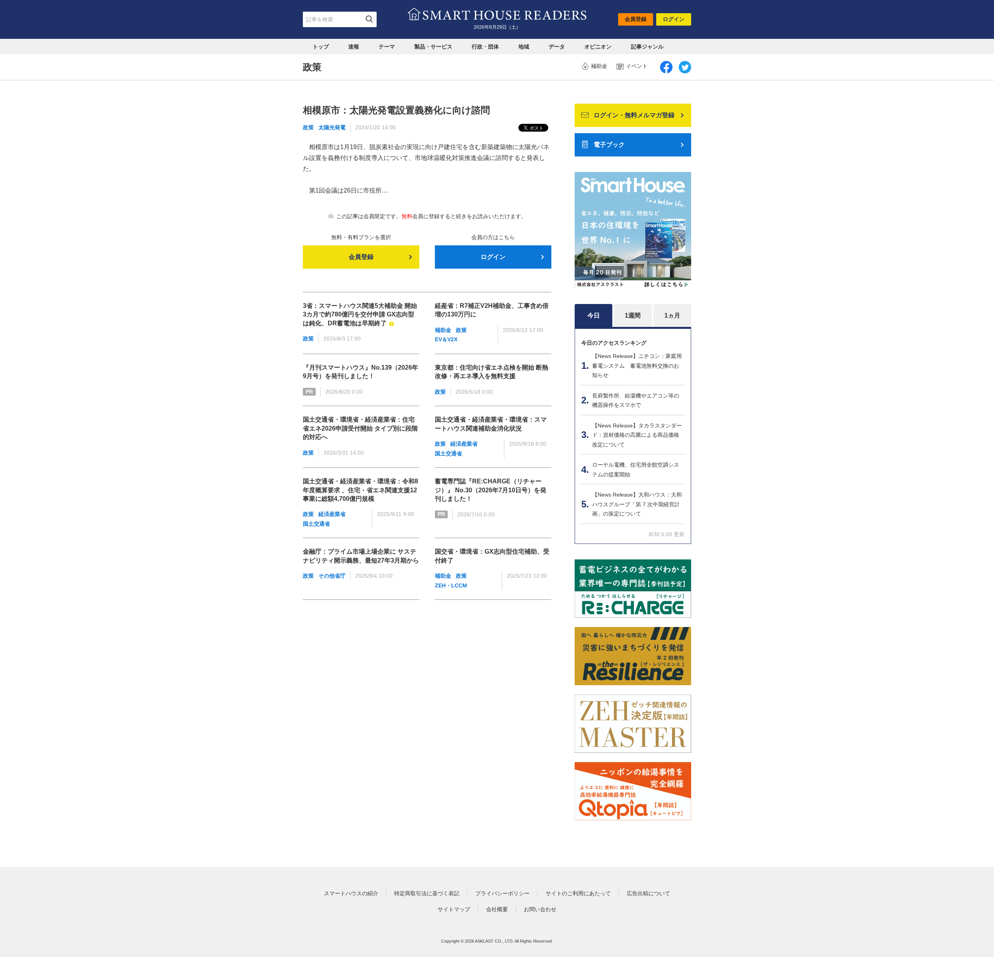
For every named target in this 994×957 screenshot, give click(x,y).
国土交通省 (448, 453)
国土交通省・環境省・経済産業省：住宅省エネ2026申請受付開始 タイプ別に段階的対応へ (360, 428)
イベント (637, 66)
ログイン (674, 19)
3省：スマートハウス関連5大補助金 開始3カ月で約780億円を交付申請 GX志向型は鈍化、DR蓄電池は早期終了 (360, 314)
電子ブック (609, 144)
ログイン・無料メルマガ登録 (634, 115)
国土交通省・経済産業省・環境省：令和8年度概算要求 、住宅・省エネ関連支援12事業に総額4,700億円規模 (360, 490)
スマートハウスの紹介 (351, 893)
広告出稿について (648, 893)
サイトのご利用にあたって (578, 893)
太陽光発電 (332, 127)
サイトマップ (454, 909)
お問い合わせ (540, 909)
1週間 (633, 315)
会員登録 (635, 19)
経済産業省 (464, 444)
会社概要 (497, 909)
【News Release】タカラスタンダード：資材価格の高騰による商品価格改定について (637, 435)
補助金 (599, 66)
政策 (308, 127)
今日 (593, 315)
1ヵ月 (672, 315)
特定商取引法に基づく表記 (426, 893)
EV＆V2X (446, 339)
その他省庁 (332, 576)
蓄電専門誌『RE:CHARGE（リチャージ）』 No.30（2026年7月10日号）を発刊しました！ (490, 490)
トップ (321, 46)
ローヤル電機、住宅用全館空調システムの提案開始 (635, 470)
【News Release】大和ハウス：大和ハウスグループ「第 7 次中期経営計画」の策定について (637, 504)
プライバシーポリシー (502, 893)
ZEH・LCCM (451, 585)
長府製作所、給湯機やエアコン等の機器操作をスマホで (635, 400)
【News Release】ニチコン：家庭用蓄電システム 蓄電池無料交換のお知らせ (637, 365)
